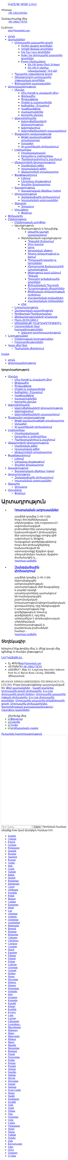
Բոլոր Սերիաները (33, 61)
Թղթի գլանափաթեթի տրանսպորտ (39, 420)
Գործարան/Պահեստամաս (33, 313)
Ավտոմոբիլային (25, 118)
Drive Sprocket (36, 244)
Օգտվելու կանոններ (15, 710)
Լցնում (25, 178)
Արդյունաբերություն (22, 86)
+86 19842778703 (17, 21)
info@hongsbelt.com (19, 30)
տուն (11, 36)
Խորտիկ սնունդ (32, 115)
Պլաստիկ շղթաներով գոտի (33, 74)
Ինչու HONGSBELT (26, 320)
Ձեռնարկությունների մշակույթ (36, 316)
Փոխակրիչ (15, 216)
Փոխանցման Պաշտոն (43, 285)
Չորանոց (27, 206)
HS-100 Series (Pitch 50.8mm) (44, 64)
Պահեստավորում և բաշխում (41, 159)
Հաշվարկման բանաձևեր (45, 297)
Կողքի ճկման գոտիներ (37, 49)
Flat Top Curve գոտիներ (35, 52)
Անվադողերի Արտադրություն (35, 162)
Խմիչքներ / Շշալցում (35, 105)
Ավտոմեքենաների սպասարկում (43, 130)
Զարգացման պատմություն (34, 310)
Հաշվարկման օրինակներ (46, 301)
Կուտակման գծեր (33, 168)
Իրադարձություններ (29, 342)
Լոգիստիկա (23, 149)
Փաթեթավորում (26, 175)
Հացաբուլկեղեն (32, 111)
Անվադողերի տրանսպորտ (40, 171)
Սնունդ (19, 89)
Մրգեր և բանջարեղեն (36, 102)
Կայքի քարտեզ (42, 687)
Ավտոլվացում (30, 127)
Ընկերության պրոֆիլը (30, 222)
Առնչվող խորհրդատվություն (41, 332)
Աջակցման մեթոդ (40, 250)
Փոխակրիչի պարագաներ (33, 83)
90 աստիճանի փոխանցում (40, 146)
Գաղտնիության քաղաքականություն (27, 706)
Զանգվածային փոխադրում (40, 197)
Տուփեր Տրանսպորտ (35, 184)
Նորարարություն (26, 307)
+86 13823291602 (17, 12)
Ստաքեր (27, 143)
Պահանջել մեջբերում (29, 348)
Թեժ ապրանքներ (18, 687)
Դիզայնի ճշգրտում (41, 241)
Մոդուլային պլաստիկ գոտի (34, 42)
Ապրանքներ (16, 39)
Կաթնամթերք (31, 108)
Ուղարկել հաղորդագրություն (21, 733)
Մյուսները (21, 209)
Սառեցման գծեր (32, 165)
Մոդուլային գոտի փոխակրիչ (21, 691)
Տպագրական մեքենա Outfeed (41, 190)
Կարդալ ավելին (25, 560)
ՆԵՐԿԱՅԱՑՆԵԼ (11, 657)
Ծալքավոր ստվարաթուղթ (33, 134)
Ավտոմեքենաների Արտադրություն (39, 408)
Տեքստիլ (20, 203)
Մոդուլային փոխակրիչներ (28, 703)
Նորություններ (18, 335)
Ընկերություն (17, 219)
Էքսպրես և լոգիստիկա (37, 156)
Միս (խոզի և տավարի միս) (39, 93)
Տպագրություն (25, 187)
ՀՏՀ (24, 304)
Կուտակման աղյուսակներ (39, 200)
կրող (31, 247)
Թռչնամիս (28, 96)
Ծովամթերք (29, 99)
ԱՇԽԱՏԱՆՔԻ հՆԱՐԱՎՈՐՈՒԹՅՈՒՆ (38, 323)
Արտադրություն (26, 194)
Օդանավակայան (33, 152)
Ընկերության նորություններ (34, 339)
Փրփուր (26, 212)
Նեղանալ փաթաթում (36, 181)
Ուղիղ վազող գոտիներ (36, 45)
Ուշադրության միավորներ (46, 288)
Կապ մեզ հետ (17, 345)
